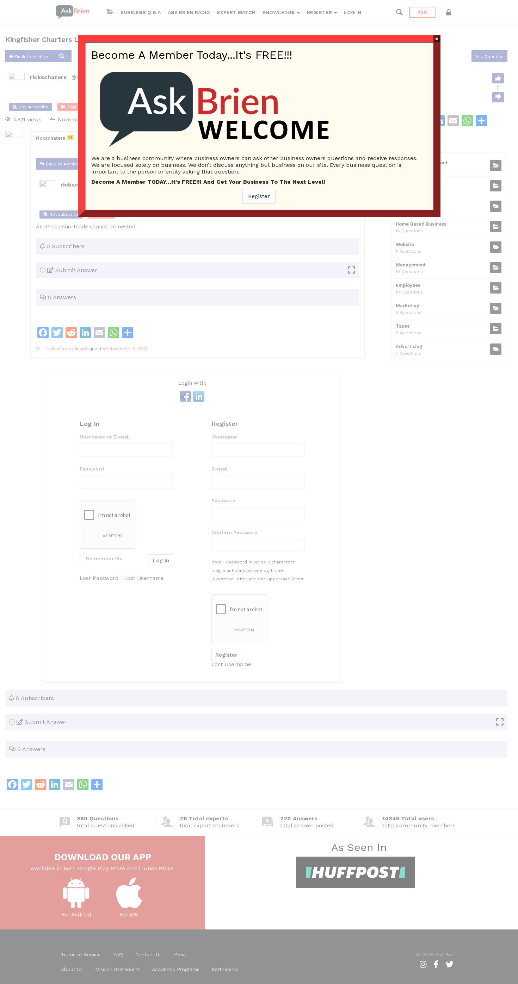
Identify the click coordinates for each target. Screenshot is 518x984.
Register (259, 196)
